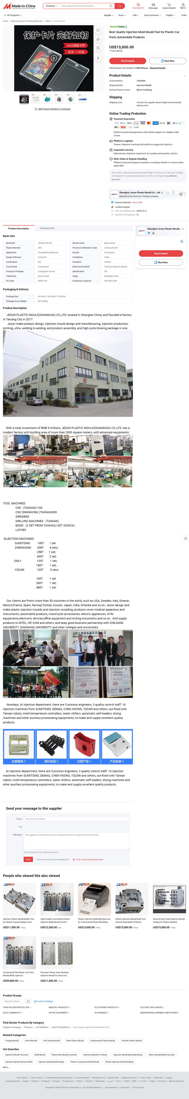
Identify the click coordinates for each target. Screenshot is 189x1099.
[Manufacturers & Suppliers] (19, 6)
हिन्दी (134, 1081)
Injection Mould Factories (16, 1054)
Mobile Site (158, 1077)
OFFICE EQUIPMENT (58, 1012)
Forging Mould (12, 1040)
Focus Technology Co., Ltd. (75, 1087)
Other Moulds (31, 1040)
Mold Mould (40, 1054)
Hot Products (22, 1077)
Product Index (145, 1077)
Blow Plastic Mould (75, 1040)
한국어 (118, 1081)
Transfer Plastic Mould (131, 1040)
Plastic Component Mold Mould (84, 1061)
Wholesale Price (98, 1077)
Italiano (80, 1081)
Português (45, 1081)
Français (56, 1081)
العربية (110, 1081)
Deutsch (89, 1081)
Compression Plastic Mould (102, 1040)
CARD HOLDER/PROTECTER (16, 1007)
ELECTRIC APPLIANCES (151, 1007)
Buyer (121, 15)
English (25, 1081)
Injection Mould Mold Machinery (128, 1054)
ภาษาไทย (142, 1081)
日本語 (126, 1081)
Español (35, 1081)
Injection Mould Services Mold (18, 1061)
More (5, 1067)
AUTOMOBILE (101, 1012)
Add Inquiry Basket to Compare (54, 109)
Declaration (125, 1087)
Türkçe (152, 1081)
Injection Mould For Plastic (95, 1054)
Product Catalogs (44, 1001)
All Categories (13, 15)
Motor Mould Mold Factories (162, 1054)
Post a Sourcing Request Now (88, 859)
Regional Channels (129, 1077)
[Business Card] (181, 240)
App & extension (151, 15)
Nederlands (100, 1081)
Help (135, 15)
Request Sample (158, 68)
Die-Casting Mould (51, 1040)
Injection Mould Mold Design (51, 1061)
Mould (48, 21)
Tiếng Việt (162, 1081)
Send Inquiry (128, 60)
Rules (184, 15)
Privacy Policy (138, 1087)
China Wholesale (82, 1077)
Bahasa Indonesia (176, 1081)
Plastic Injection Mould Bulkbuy (119, 1061)
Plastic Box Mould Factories (64, 1054)
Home (5, 21)
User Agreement (111, 1087)
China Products (37, 1077)
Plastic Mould (59, 21)
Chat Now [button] (169, 60)
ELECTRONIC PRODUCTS (106, 1007)
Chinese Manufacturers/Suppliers (59, 1077)
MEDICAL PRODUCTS (58, 1007)
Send (28, 859)
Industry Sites (113, 1077)
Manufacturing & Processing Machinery (26, 21)
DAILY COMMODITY (12, 1012)
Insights (169, 1077)
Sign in (183, 7)
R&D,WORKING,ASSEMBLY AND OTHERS (158, 1012)
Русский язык (68, 1081)
